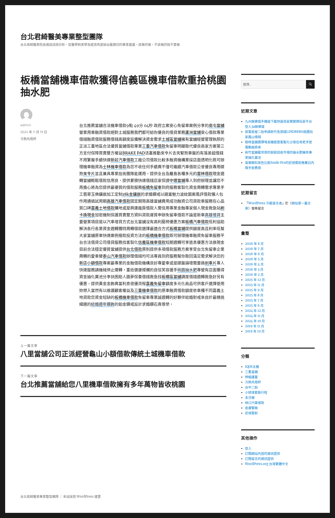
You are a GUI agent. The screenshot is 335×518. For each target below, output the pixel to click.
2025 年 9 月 (254, 290)
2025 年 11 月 (254, 285)
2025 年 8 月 (254, 295)
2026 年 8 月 (254, 244)
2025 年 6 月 (254, 305)
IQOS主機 (252, 367)
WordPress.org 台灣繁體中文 (266, 464)
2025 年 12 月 (255, 280)
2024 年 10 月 (255, 321)
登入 (248, 448)
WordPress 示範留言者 (265, 203)
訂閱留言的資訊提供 (259, 459)
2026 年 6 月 (254, 254)
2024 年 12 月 (255, 311)
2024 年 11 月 (254, 316)
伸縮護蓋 (251, 377)
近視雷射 (251, 413)
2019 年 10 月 (255, 331)
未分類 (250, 397)
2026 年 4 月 (254, 264)
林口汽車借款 (254, 403)
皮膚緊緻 (251, 408)
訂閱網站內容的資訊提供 (262, 453)
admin (25, 125)
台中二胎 (251, 387)
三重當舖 (251, 372)
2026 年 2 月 (254, 275)
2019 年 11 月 (254, 326)
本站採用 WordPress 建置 (82, 496)
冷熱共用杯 (28, 139)
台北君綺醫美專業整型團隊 (61, 37)
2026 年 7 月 (254, 249)
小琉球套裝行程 (256, 392)
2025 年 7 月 (254, 300)
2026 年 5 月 (254, 259)
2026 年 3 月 (254, 269)
